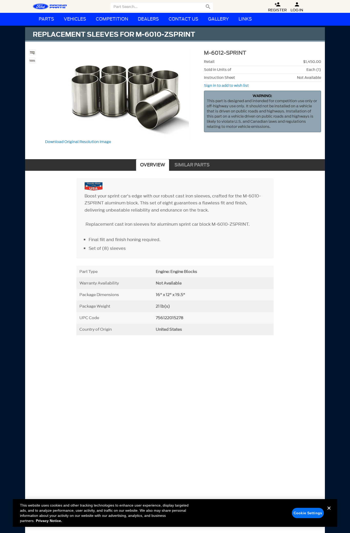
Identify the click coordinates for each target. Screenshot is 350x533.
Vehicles (75, 19)
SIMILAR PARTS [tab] (192, 165)
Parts (46, 19)
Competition (112, 19)
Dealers (148, 19)
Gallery (218, 19)
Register (277, 7)
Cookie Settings (308, 513)
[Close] (329, 512)
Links (245, 19)
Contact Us (183, 19)
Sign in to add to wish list (226, 85)
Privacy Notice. (49, 521)
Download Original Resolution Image (78, 142)
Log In (297, 7)
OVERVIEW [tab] (152, 165)
